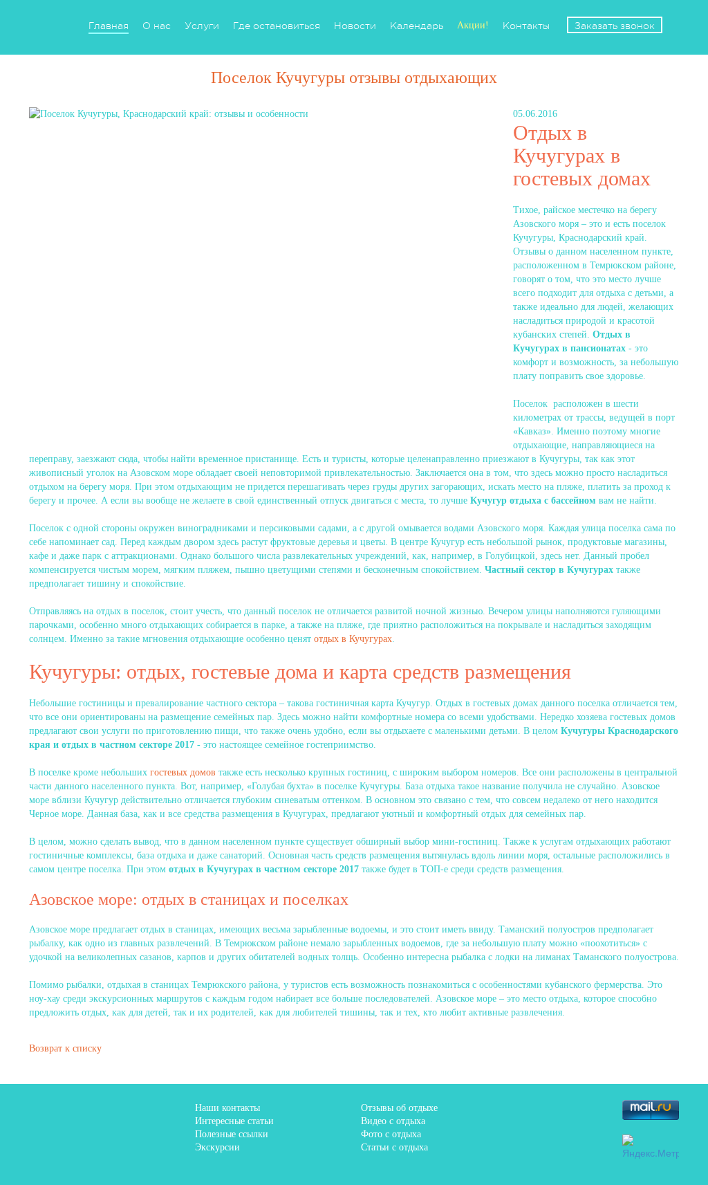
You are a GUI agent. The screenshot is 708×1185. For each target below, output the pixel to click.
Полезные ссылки (231, 1134)
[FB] (472, 1109)
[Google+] (511, 1144)
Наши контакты (227, 1108)
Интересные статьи (234, 1121)
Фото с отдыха (391, 1134)
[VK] (511, 1109)
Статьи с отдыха (394, 1147)
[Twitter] (551, 1109)
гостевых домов (183, 772)
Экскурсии (217, 1147)
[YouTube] (590, 1144)
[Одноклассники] (590, 1109)
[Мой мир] (472, 1144)
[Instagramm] (551, 1144)
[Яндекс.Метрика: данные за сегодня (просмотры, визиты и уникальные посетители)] (650, 1147)
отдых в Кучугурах (353, 639)
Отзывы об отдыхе (399, 1108)
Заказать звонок (615, 25)
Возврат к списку (65, 1048)
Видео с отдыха (393, 1121)
